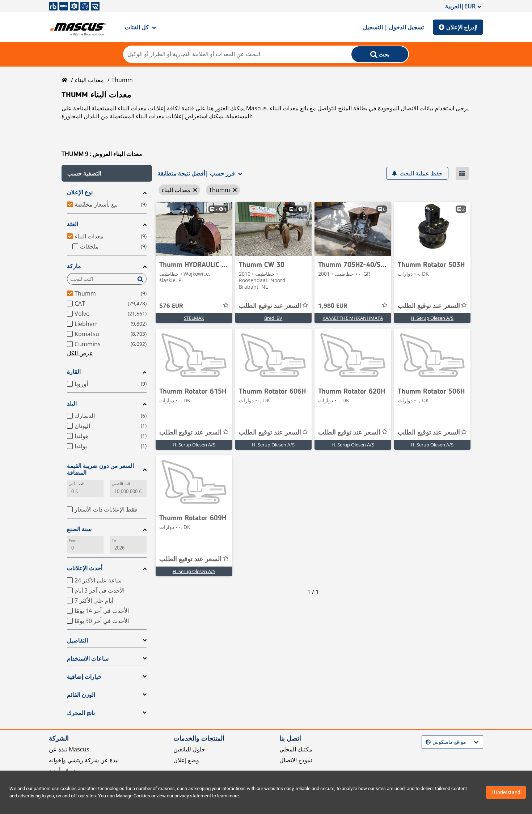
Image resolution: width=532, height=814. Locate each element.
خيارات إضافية (84, 677)
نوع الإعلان (80, 192)
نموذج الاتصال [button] (295, 760)
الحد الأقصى (121, 484)
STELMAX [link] (194, 318)
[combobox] (426, 742)
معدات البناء (89, 80)
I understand (505, 792)
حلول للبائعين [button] (189, 749)
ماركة (74, 266)
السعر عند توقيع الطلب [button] (270, 306)
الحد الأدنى (76, 484)
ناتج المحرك (81, 713)
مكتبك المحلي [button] (295, 749)
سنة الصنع (79, 529)
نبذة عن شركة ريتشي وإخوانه (84, 760)
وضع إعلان (186, 760)
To (114, 540)
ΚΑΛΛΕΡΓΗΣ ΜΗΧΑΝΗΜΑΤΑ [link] (352, 318)
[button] (107, 173)
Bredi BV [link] (273, 318)
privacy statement (192, 795)
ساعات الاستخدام (88, 659)
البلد (72, 403)
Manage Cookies (133, 795)
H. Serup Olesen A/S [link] (432, 318)
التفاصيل (77, 640)
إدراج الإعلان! (461, 27)
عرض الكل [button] (80, 353)
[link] (194, 229)
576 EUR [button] (171, 306)
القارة (74, 372)
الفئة (72, 224)
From (73, 540)
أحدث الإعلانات (84, 568)
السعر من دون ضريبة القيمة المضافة (100, 469)
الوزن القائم (81, 695)
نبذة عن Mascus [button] (69, 749)
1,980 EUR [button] (332, 306)
